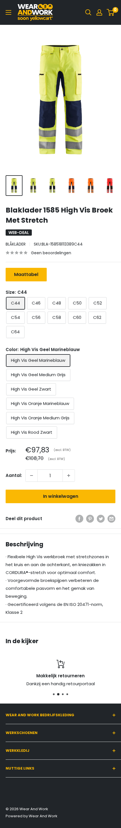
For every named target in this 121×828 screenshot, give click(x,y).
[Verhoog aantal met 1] (69, 475)
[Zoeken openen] (88, 12)
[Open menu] (8, 12)
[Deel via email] (111, 518)
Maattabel (26, 274)
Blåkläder (16, 244)
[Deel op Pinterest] (90, 518)
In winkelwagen (60, 496)
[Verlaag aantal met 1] (31, 475)
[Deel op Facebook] (79, 518)
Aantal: (14, 475)
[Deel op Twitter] (101, 518)
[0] (110, 12)
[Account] (99, 12)
